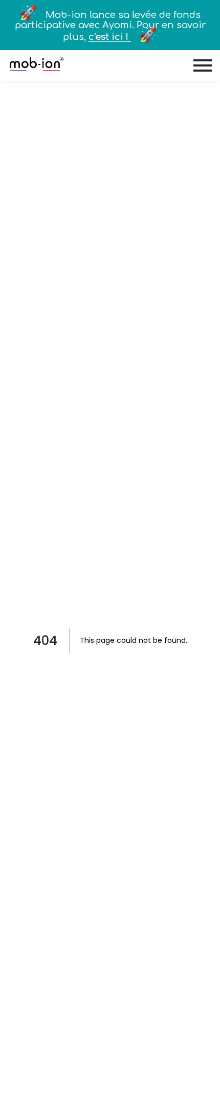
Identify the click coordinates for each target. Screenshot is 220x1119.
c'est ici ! (110, 37)
